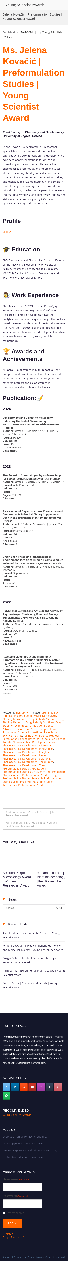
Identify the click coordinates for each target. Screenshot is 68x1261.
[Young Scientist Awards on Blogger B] (24, 1087)
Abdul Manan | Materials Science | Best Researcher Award (31, 813)
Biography (21, 712)
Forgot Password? (13, 1237)
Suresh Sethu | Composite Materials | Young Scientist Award (30, 985)
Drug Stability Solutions (40, 722)
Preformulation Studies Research (23, 778)
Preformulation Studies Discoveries (24, 771)
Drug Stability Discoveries (34, 715)
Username (16, 1179)
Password (15, 1196)
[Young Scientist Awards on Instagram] (41, 1087)
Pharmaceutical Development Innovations (28, 748)
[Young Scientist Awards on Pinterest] (58, 1087)
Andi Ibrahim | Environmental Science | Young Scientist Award (31, 935)
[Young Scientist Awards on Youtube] (32, 1087)
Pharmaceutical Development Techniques (28, 762)
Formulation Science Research (21, 739)
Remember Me (15, 1213)
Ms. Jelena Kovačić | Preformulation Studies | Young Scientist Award (34, 84)
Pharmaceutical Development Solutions (26, 758)
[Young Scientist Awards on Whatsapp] (6, 1096)
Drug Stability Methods (43, 719)
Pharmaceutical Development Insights (26, 752)
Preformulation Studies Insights (41, 775)
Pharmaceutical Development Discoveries (28, 745)
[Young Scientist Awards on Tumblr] (49, 1087)
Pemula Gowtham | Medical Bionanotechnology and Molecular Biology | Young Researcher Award (33, 948)
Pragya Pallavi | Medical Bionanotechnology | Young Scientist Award (30, 960)
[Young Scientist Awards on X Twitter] (6, 1087)
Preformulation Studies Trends (36, 785)
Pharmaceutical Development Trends (25, 765)
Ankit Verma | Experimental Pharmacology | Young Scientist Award (34, 973)
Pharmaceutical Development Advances (37, 742)
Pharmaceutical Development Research (26, 755)
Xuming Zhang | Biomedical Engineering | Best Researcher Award (31, 824)
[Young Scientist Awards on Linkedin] (15, 1087)
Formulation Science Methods (42, 735)
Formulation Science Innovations (22, 732)
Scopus (7, 231)
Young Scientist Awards (25, 4)
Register (8, 1234)
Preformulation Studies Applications (25, 768)
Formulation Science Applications (36, 729)
